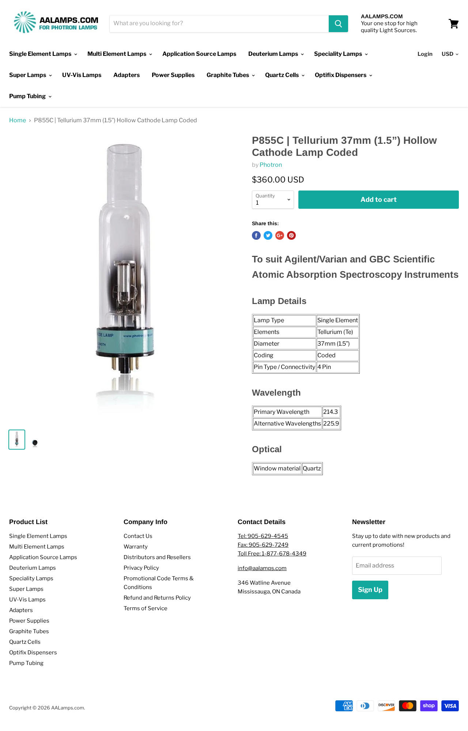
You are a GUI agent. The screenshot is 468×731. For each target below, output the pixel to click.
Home (17, 120)
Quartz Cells (282, 75)
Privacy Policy (141, 568)
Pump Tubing (28, 96)
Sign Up (370, 589)
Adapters (126, 75)
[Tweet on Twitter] (268, 235)
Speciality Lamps (338, 53)
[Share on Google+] (279, 235)
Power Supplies (173, 75)
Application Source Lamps (199, 53)
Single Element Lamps (40, 53)
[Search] (338, 23)
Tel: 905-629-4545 (263, 536)
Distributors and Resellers (157, 557)
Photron (271, 164)
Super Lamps (28, 75)
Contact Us (138, 536)
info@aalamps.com (262, 568)
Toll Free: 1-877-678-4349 (272, 553)
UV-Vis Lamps (81, 75)
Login (425, 54)
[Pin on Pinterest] (291, 235)
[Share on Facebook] (256, 235)
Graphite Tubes (228, 75)
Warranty (136, 546)
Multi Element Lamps (117, 53)
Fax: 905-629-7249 (263, 545)
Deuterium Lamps (273, 53)
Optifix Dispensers (341, 75)
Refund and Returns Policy (157, 598)
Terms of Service (145, 608)
